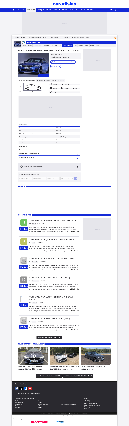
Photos (92, 45)
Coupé (39, 401)
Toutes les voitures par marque (68, 404)
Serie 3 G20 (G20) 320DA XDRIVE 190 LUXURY (53, 220)
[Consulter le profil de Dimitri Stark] (23, 283)
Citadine (17, 401)
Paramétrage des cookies (90, 407)
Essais (23, 10)
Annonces (90, 10)
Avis (52, 45)
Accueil (24, 45)
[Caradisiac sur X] (21, 389)
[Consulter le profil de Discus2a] (23, 301)
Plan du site (87, 400)
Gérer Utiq (86, 408)
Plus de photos (43, 75)
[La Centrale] (39, 423)
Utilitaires (48, 10)
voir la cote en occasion (60, 57)
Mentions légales (88, 402)
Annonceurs (50, 413)
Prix (60, 45)
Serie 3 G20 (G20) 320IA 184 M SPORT (49, 278)
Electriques (40, 10)
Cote (75, 45)
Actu (17, 10)
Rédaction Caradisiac (61, 413)
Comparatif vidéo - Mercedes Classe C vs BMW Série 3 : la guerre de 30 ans (64, 368)
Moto (76, 10)
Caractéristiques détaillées (27, 80)
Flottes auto (57, 10)
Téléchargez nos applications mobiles (28, 393)
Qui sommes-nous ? (74, 413)
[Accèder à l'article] (33, 356)
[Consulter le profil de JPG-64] (23, 225)
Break (16, 406)
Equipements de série (43, 80)
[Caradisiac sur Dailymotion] (26, 389)
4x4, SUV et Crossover (43, 404)
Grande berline (18, 404)
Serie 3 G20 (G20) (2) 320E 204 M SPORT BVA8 (53, 239)
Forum (71, 10)
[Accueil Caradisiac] (14, 9)
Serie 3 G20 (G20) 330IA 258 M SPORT (49, 319)
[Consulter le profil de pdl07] (23, 245)
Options (54, 80)
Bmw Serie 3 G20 (34, 42)
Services (64, 10)
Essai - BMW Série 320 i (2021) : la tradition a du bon (93, 368)
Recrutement (85, 413)
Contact (43, 413)
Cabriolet (40, 402)
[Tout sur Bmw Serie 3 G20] (17, 46)
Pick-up (40, 406)
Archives (86, 398)
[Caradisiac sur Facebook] (17, 389)
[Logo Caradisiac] (64, 7)
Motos (62, 401)
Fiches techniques (67, 45)
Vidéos (97, 45)
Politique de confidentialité (90, 403)
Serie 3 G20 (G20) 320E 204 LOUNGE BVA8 (51, 259)
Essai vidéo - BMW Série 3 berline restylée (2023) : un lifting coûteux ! (30, 368)
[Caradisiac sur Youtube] (30, 389)
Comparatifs (46, 45)
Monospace (18, 407)
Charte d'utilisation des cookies (92, 405)
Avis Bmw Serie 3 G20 (24, 215)
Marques (82, 10)
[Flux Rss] (115, 37)
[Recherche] (111, 10)
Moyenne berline (19, 402)
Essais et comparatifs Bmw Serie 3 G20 (31, 344)
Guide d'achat (31, 10)
